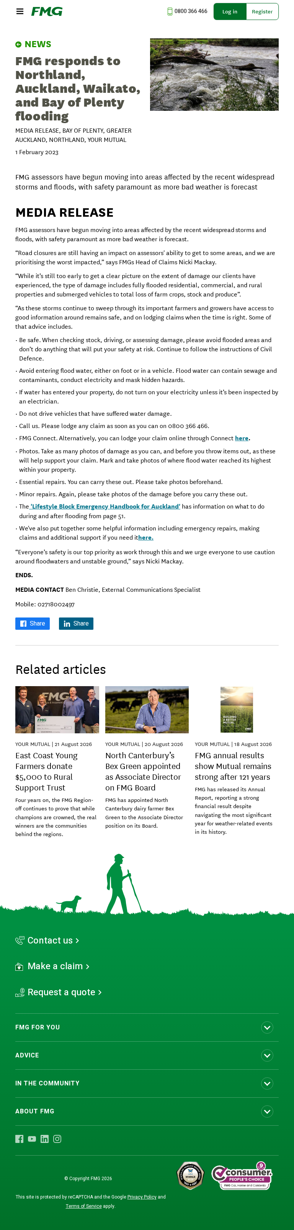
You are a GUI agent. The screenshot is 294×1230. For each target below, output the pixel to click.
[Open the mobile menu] (19, 11)
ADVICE (27, 1055)
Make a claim (55, 966)
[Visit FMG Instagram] (57, 1139)
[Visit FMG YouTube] (32, 1139)
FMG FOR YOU (37, 1027)
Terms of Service (84, 1206)
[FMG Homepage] (47, 11)
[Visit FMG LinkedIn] (45, 1139)
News (37, 44)
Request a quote (61, 992)
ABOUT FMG (34, 1111)
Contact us (50, 940)
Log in (229, 11)
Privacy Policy (142, 1197)
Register (262, 11)
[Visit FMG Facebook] (19, 1139)
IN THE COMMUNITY (47, 1083)
